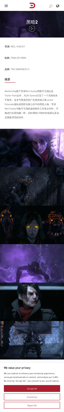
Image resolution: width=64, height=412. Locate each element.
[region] (32, 387)
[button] (6, 6)
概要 (7, 79)
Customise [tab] (32, 396)
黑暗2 (32, 22)
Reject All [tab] (32, 405)
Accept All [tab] (32, 388)
